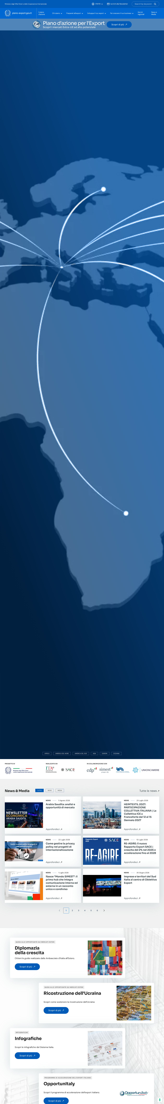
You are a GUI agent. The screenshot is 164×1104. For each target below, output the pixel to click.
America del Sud (81, 753)
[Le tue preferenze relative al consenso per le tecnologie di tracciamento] (160, 1100)
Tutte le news (148, 791)
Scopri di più (117, 24)
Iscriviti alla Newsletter (119, 4)
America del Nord (62, 753)
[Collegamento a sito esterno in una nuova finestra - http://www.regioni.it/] (123, 770)
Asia (94, 753)
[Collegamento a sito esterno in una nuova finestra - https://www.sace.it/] (68, 770)
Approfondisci (53, 829)
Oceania (116, 753)
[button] (97, 4)
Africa (47, 753)
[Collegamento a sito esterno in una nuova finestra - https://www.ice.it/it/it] (51, 770)
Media (60, 790)
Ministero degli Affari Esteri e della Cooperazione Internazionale (26, 4)
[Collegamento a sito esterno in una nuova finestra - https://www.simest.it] (106, 770)
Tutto (39, 790)
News (50, 790)
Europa (104, 753)
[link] (43, 815)
